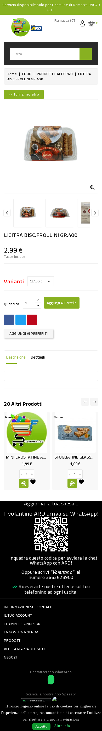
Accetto (41, 726)
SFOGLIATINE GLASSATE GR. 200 (60, 457)
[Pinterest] (32, 320)
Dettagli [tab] (38, 357)
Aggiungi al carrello (62, 302)
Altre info (62, 726)
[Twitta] (20, 320)
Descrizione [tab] (16, 357)
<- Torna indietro (23, 94)
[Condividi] (9, 320)
